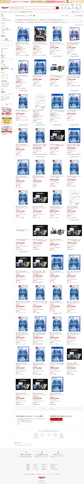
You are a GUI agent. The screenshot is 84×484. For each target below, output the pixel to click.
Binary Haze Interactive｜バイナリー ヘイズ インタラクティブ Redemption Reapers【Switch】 (23, 111)
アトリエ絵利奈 (37, 312)
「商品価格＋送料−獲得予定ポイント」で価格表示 (23, 15)
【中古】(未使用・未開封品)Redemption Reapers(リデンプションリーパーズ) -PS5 (40, 334)
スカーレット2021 (37, 217)
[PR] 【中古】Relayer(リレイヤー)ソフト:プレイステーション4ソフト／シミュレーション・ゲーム (40, 44)
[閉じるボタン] (81, 20)
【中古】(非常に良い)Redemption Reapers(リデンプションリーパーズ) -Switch (57, 208)
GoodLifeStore (53, 404)
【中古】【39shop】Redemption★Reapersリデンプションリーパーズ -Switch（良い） (40, 364)
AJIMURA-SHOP (71, 374)
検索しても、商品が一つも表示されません (24, 421)
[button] (54, 7)
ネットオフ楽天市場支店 (21, 88)
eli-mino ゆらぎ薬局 (71, 186)
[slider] (1, 40)
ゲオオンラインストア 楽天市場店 (23, 55)
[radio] (1, 16)
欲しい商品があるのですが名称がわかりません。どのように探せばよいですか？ (31, 418)
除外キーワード (4, 99)
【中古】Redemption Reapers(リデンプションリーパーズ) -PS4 (57, 272)
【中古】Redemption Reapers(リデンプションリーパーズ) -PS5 (23, 177)
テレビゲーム (17, 444)
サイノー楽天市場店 (37, 85)
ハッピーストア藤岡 (20, 217)
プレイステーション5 (25, 444)
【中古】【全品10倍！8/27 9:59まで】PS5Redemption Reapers (73, 44)
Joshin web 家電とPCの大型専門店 (74, 85)
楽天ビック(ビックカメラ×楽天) (22, 120)
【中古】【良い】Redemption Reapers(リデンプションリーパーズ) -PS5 (74, 272)
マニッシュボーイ (71, 120)
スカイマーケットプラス (72, 282)
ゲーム (30, 445)
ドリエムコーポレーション (73, 312)
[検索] (57, 8)
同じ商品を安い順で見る (57, 56)
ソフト (32, 444)
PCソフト (26, 445)
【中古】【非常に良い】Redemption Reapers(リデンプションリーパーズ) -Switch (74, 303)
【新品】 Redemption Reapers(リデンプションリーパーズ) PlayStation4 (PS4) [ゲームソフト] (57, 111)
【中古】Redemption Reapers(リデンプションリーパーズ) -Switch (57, 44)
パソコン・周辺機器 (18, 445)
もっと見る (18, 423)
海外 (5, 55)
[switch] (12, 68)
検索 (7, 45)
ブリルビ (35, 187)
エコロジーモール (54, 121)
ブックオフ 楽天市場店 (38, 122)
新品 (2, 50)
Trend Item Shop (20, 249)
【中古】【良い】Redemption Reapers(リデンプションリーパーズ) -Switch (23, 303)
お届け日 (2, 61)
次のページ (53, 408)
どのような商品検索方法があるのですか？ (24, 420)
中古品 (2, 52)
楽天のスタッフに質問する (56, 419)
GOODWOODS (53, 154)
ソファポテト (19, 155)
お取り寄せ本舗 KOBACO (38, 282)
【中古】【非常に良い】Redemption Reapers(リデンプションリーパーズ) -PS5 (74, 334)
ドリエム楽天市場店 (37, 374)
